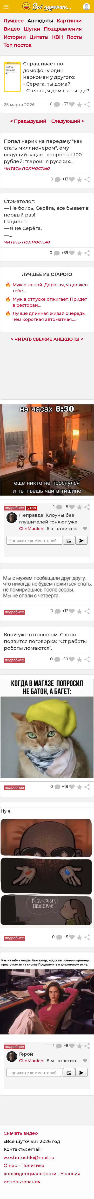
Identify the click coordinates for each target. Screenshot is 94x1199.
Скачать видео (21, 1133)
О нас (10, 1165)
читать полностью (27, 168)
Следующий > (67, 121)
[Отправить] (81, 540)
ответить (67, 528)
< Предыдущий (28, 121)
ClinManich (31, 528)
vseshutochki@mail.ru (29, 1157)
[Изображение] (69, 540)
